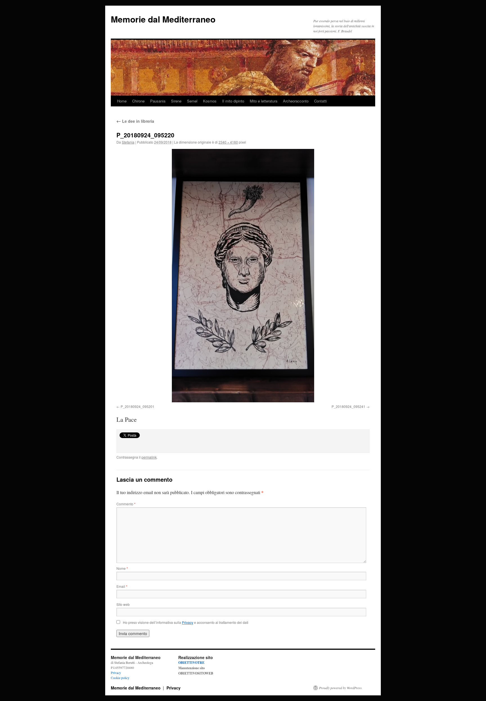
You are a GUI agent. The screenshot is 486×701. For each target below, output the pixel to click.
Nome (122, 568)
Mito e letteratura (263, 101)
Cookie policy (120, 677)
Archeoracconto (296, 101)
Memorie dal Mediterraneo (163, 19)
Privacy (116, 672)
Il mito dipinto (233, 101)
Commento (126, 503)
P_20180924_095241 (348, 406)
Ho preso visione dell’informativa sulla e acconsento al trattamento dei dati (185, 622)
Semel (192, 101)
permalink (149, 457)
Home (122, 101)
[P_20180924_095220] (243, 275)
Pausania (157, 101)
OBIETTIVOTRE (191, 662)
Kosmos (210, 101)
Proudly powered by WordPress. (341, 688)
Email (121, 586)
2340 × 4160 (228, 142)
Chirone (138, 101)
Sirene (176, 101)
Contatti (320, 101)
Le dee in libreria (135, 121)
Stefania (128, 142)
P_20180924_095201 (137, 406)
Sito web (123, 604)
